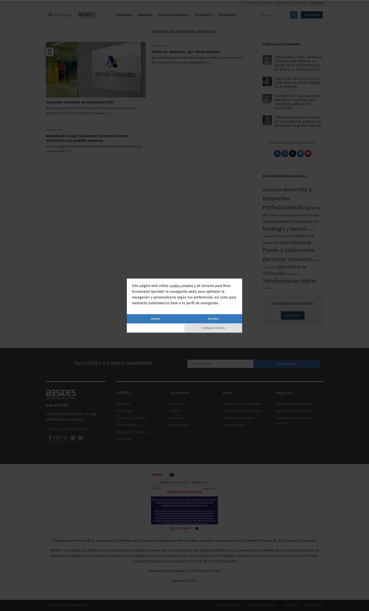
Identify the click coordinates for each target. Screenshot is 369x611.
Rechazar (213, 318)
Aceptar (155, 318)
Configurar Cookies (213, 327)
